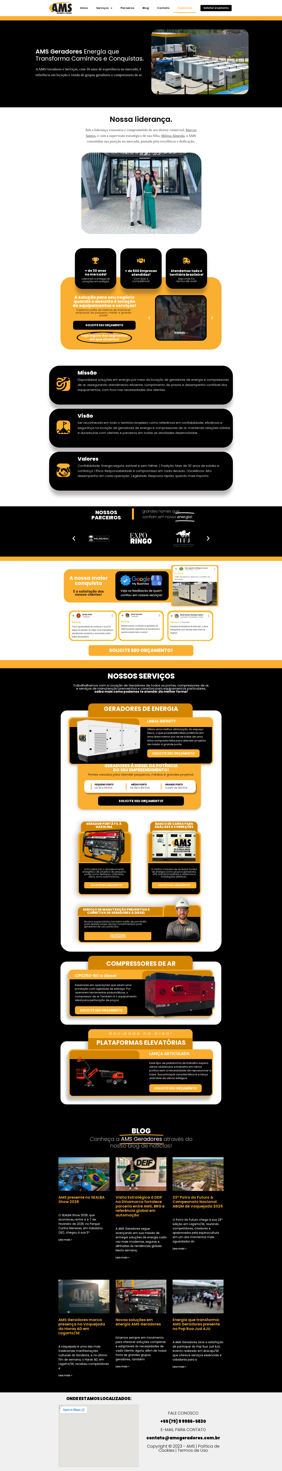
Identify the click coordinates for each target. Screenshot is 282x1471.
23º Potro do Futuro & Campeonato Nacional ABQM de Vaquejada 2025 (198, 1202)
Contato (163, 8)
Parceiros (127, 8)
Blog (145, 8)
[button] (149, 318)
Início (84, 8)
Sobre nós (185, 8)
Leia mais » (65, 1239)
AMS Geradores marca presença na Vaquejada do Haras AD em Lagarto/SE (81, 1326)
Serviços (102, 8)
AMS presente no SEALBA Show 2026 (81, 1199)
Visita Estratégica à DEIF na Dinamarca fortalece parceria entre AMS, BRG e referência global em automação (140, 1206)
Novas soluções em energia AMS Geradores (138, 1322)
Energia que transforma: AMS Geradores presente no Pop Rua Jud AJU (196, 1324)
